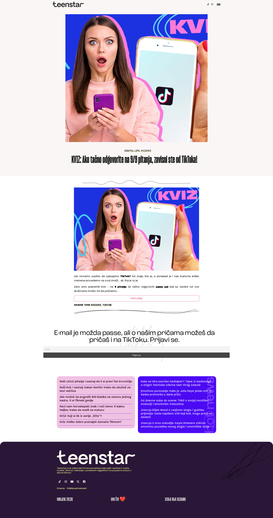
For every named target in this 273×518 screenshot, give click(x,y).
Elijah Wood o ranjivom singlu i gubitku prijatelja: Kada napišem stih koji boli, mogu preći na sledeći (176, 414)
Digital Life (132, 151)
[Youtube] (72, 481)
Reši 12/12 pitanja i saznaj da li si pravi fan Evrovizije (96, 381)
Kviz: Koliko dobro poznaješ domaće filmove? (90, 422)
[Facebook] (84, 481)
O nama (61, 488)
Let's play (136, 298)
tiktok (107, 305)
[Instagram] (212, 4)
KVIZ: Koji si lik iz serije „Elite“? (81, 416)
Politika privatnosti (76, 488)
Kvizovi (146, 151)
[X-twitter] (78, 481)
